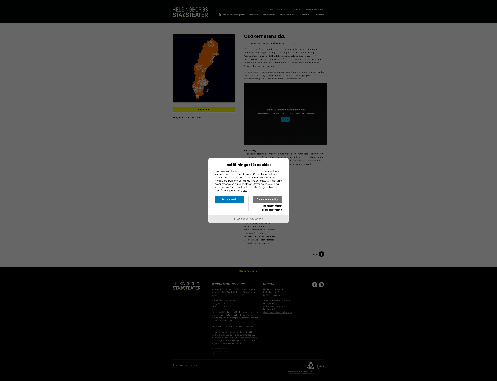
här (245, 190)
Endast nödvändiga (267, 199)
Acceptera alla (229, 199)
